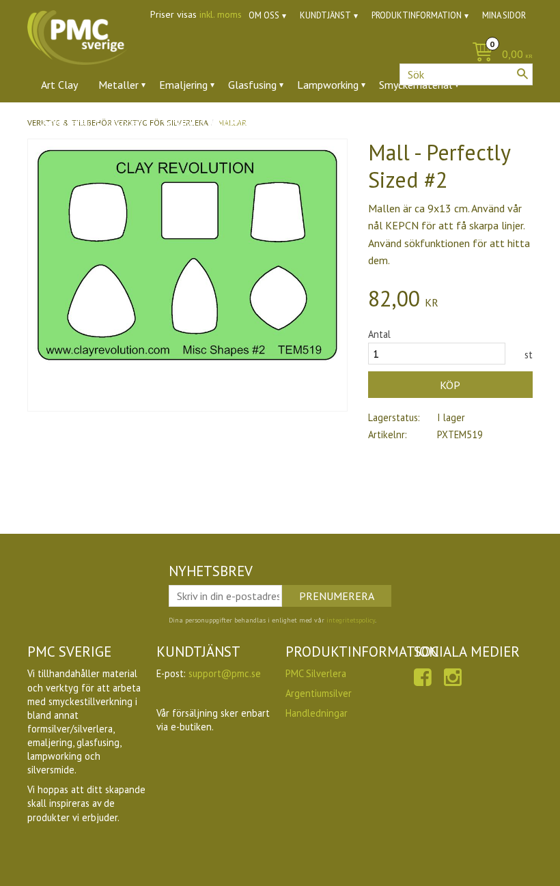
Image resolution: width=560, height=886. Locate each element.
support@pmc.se (224, 673)
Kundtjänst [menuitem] (325, 15)
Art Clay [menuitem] (59, 84)
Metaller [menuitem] (118, 84)
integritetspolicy (350, 620)
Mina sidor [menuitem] (504, 15)
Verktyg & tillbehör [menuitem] (206, 122)
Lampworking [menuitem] (328, 84)
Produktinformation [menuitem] (417, 15)
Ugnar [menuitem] (283, 122)
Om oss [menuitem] (264, 15)
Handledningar (316, 712)
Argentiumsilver (318, 693)
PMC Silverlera (315, 673)
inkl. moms (220, 14)
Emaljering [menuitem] (183, 84)
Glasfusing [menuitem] (252, 84)
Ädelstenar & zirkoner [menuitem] (91, 122)
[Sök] (522, 73)
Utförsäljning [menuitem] (348, 122)
